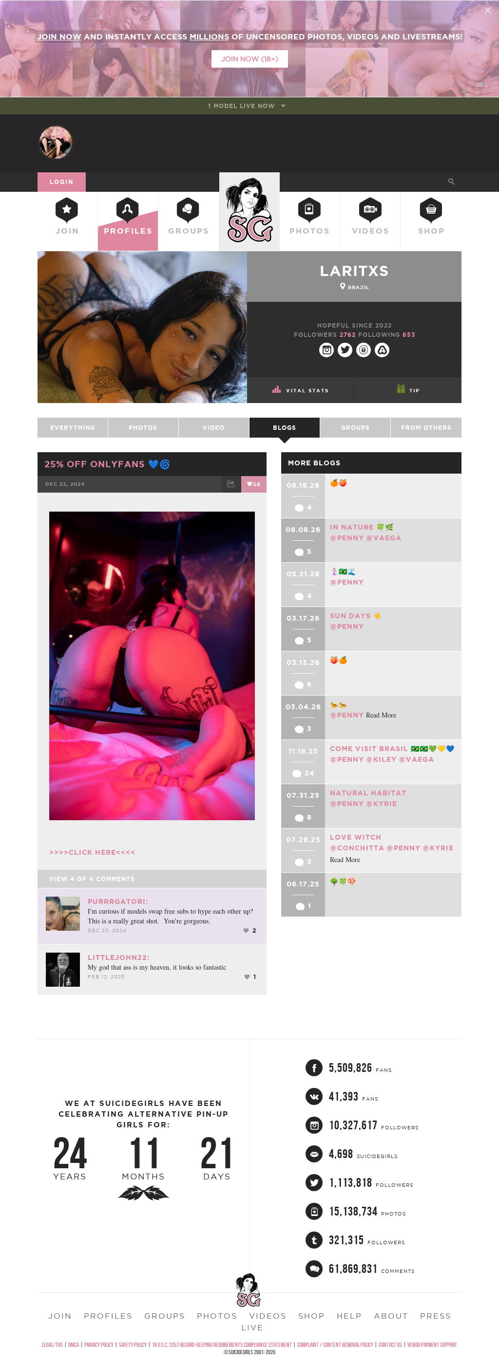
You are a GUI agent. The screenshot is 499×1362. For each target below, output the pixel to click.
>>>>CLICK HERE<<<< (92, 852)
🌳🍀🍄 (343, 881)
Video (214, 427)
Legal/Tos (52, 1344)
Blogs (284, 427)
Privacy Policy (99, 1344)
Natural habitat (368, 793)
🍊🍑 (338, 483)
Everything (72, 427)
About (391, 1315)
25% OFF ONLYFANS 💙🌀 (107, 464)
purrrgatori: (118, 901)
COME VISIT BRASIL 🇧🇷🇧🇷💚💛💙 (392, 749)
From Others (426, 427)
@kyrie (381, 804)
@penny (347, 538)
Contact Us (390, 1344)
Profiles (128, 230)
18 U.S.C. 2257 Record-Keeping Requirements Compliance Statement (222, 1344)
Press (435, 1315)
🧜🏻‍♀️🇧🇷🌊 (343, 571)
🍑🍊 (338, 660)
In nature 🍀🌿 (362, 527)
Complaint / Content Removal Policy (335, 1344)
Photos (309, 230)
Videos (370, 230)
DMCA (73, 1344)
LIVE (252, 1327)
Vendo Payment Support (432, 1344)
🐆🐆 (338, 704)
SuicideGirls (249, 181)
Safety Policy (133, 1344)
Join (67, 230)
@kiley (381, 759)
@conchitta (357, 848)
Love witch (356, 837)
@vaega (384, 538)
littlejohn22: (119, 957)
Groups (188, 230)
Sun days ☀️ (356, 616)
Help (349, 1315)
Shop (431, 230)
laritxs (354, 270)
